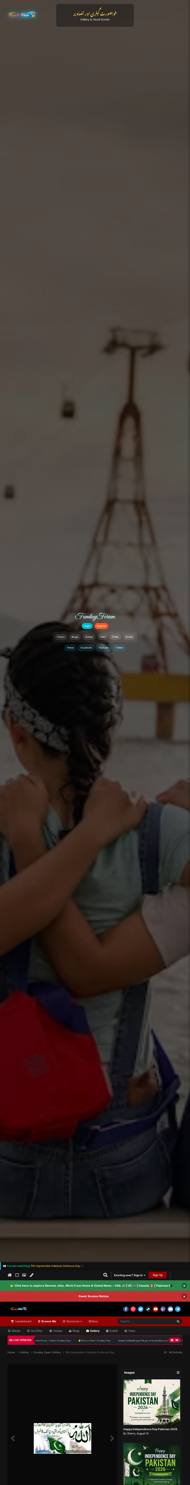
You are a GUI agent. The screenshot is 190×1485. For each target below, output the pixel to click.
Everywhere (162, 1321)
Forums (57, 1330)
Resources (73, 1321)
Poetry (115, 636)
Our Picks (36, 1330)
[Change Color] (31, 1275)
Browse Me (48, 1321)
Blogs (75, 636)
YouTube (104, 647)
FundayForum (95, 616)
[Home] (10, 1275)
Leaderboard (22, 1321)
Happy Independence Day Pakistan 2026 (150, 1429)
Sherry (131, 1433)
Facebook (86, 647)
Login (87, 626)
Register (101, 626)
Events (113, 1330)
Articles (16, 1330)
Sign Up (158, 1275)
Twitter (119, 647)
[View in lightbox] (62, 1438)
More (94, 1321)
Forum (61, 636)
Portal (70, 647)
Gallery (89, 636)
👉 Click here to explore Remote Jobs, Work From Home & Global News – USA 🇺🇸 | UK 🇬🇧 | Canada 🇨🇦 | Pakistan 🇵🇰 (91, 1285)
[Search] (178, 1321)
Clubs (131, 1330)
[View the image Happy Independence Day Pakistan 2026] (151, 1402)
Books (129, 636)
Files (102, 636)
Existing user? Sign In (129, 1275)
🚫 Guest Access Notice (91, 1296)
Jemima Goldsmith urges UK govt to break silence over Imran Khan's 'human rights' (91, 1340)
